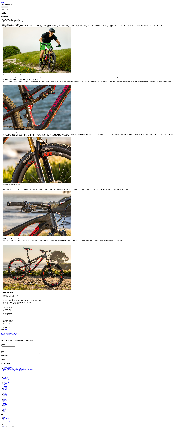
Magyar (5, 408)
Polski (4, 405)
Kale (10, 424)
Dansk (4, 398)
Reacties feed (6, 419)
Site (1, 345)
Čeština (4, 406)
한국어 (5, 411)
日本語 (5, 410)
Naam (2, 342)
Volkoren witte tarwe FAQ (9, 367)
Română (5, 404)
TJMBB (2, 2)
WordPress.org (6, 421)
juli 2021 (5, 384)
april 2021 (5, 388)
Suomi (4, 409)
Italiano (4, 403)
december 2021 (6, 378)
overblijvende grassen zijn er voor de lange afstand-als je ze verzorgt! (18, 369)
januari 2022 (6, 377)
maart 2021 (5, 389)
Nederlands (5, 394)
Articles (11, 330)
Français (5, 400)
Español (5, 399)
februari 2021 (6, 390)
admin (5, 329)
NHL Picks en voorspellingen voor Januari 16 (10, 333)
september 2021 (6, 382)
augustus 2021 (6, 383)
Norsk (4, 396)
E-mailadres (3, 344)
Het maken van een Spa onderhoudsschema (10, 334)
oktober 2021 (6, 381)
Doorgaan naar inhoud (5, 1)
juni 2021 (5, 386)
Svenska (5, 395)
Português (5, 401)
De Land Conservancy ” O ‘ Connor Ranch (12, 370)
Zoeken (2, 359)
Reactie (2, 351)
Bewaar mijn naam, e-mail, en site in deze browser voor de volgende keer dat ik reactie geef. (21, 353)
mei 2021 (5, 387)
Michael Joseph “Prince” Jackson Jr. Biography (13, 368)
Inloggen (5, 417)
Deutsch (5, 393)
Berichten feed (6, 418)
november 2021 (6, 379)
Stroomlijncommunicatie (8, 366)
